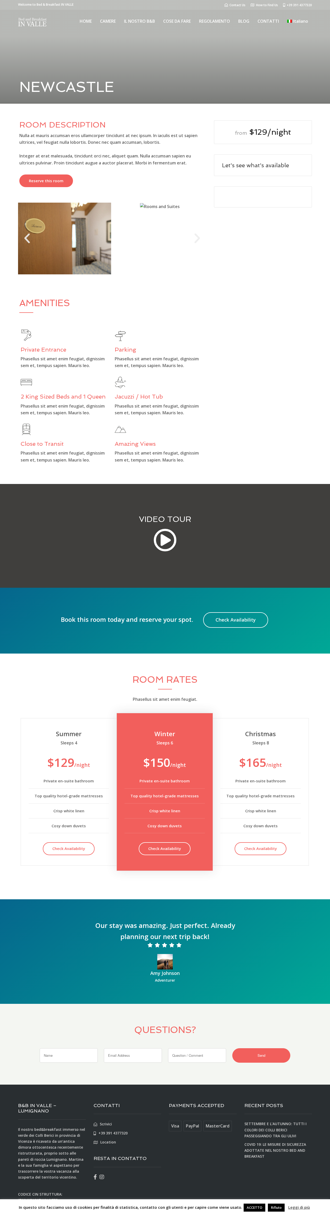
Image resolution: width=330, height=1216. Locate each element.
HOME (86, 21)
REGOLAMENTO (214, 21)
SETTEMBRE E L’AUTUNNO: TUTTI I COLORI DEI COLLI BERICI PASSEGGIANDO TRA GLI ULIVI (275, 1129)
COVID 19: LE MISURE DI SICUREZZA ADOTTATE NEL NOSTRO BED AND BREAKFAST (275, 1150)
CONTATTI (268, 21)
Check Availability (236, 620)
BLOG (243, 21)
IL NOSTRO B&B (139, 21)
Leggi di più (299, 1207)
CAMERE (108, 21)
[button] (27, 238)
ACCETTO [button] (254, 1207)
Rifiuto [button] (276, 1207)
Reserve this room (46, 180)
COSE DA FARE (177, 21)
